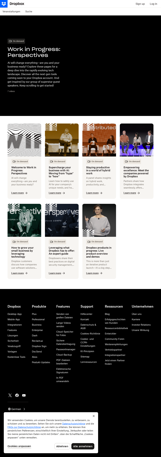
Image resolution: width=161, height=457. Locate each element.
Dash (34, 335)
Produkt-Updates (41, 362)
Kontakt (84, 319)
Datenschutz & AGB (88, 326)
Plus (34, 314)
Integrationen (15, 324)
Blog (107, 314)
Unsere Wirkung (140, 330)
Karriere (136, 319)
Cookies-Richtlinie (90, 333)
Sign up (140, 3)
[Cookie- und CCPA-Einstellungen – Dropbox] (51, 432)
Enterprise (37, 330)
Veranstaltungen (11, 11)
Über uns (137, 314)
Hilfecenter (86, 314)
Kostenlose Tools (16, 357)
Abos (34, 357)
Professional (38, 319)
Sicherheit (13, 340)
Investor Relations (141, 324)
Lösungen (13, 335)
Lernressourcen (88, 362)
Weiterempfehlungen (116, 344)
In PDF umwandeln (62, 379)
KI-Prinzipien (87, 351)
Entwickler (110, 333)
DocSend (37, 351)
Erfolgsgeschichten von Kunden (115, 321)
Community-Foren (114, 339)
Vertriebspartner (113, 349)
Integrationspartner (115, 355)
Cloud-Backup (64, 354)
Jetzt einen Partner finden (115, 362)
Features (12, 330)
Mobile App (14, 319)
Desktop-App (15, 314)
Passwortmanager (65, 349)
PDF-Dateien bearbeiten (63, 362)
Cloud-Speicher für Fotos (64, 333)
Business (37, 324)
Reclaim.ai (37, 340)
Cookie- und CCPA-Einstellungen (87, 342)
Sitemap (84, 356)
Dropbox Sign (39, 346)
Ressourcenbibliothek (116, 328)
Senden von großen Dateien (64, 316)
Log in (153, 3)
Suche (28, 11)
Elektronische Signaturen (63, 371)
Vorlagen (12, 351)
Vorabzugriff (14, 346)
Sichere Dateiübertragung (65, 342)
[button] (17, 409)
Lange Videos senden (63, 324)
